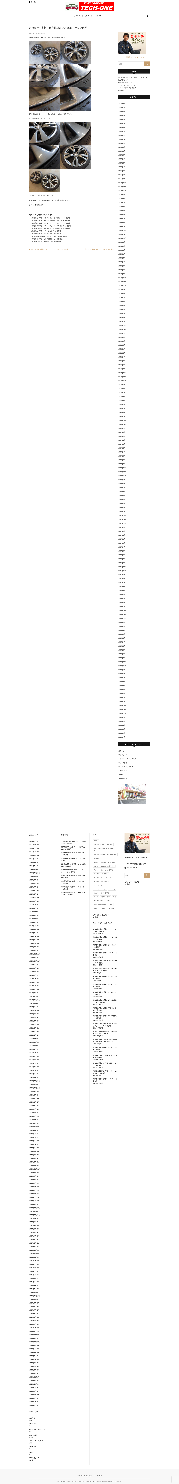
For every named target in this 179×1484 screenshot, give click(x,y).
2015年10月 (122, 618)
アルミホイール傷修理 (100, 874)
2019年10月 (122, 428)
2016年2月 (121, 602)
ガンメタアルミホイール (101, 881)
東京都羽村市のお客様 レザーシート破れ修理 (105, 1080)
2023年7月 (121, 250)
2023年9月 (121, 242)
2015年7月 (121, 630)
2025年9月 (121, 147)
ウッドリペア (122, 755)
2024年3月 (121, 218)
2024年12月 (122, 183)
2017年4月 (121, 547)
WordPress (118, 1481)
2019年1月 (121, 464)
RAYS (95, 841)
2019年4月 (121, 452)
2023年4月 (121, 262)
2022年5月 (121, 305)
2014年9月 (121, 670)
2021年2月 (121, 365)
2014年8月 (121, 674)
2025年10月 (122, 143)
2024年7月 (121, 202)
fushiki (32, 33)
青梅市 (96, 908)
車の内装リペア (123, 80)
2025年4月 (121, 167)
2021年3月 (121, 361)
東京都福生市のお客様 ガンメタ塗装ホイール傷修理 (105, 1017)
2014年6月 (121, 681)
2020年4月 (121, 404)
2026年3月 (121, 123)
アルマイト (97, 858)
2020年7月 (121, 392)
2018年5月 (121, 495)
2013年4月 (121, 737)
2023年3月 (121, 266)
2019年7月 (121, 440)
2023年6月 (121, 254)
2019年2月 (121, 460)
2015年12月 (122, 610)
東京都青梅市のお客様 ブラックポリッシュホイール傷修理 (73, 894)
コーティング (98, 885)
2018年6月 (121, 491)
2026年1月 (121, 131)
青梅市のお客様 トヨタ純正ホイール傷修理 (46, 233)
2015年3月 (121, 646)
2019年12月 (122, 420)
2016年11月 (122, 567)
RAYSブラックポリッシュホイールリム (105, 850)
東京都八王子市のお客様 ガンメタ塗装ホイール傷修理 (73, 865)
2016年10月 (122, 571)
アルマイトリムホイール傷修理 (103, 870)
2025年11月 (122, 139)
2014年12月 (122, 658)
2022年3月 (121, 313)
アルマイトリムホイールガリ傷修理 (105, 862)
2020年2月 (121, 412)
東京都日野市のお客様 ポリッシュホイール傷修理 (73, 888)
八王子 (96, 897)
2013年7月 (121, 725)
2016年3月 (121, 598)
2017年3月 (121, 551)
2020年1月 (121, 416)
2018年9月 (121, 480)
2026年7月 (121, 107)
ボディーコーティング (125, 82)
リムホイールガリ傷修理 (101, 893)
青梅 (111, 904)
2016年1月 (121, 606)
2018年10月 (122, 476)
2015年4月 (121, 642)
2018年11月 (122, 472)
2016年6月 (121, 586)
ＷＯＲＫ (111, 908)
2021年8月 (121, 341)
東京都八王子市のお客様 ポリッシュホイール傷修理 (105, 1064)
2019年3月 (121, 456)
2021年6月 (121, 349)
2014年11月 (122, 662)
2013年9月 (121, 717)
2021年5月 (121, 353)
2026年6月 (121, 111)
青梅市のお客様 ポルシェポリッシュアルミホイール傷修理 (51, 226)
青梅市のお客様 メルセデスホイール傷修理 (46, 241)
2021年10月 (122, 333)
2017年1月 (121, 559)
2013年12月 (122, 705)
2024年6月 (121, 206)
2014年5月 (121, 685)
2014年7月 (121, 677)
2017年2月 (121, 555)
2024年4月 (121, 214)
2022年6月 (121, 301)
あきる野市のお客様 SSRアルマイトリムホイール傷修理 (48, 249)
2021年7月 (121, 345)
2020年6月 (121, 396)
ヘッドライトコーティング (127, 759)
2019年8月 (121, 436)
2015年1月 (121, 654)
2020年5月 (121, 400)
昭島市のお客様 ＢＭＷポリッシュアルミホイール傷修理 (51, 223)
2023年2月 (121, 270)
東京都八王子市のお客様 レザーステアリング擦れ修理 (105, 1056)
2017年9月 (121, 527)
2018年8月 (121, 484)
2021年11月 (122, 329)
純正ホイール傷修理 (100, 904)
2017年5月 (121, 543)
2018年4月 (121, 499)
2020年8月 (121, 388)
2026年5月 (121, 115)
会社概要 (99, 16)
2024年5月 (121, 210)
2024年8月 (121, 198)
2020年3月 (121, 408)
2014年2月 (121, 697)
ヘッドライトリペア (100, 889)
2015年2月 (121, 650)
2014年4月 (121, 689)
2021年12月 (122, 325)
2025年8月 (121, 151)
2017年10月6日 (42, 33)
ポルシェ (112, 889)
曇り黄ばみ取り (98, 900)
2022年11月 (122, 282)
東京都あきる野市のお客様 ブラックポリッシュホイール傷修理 (105, 1033)
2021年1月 (121, 369)
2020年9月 (121, 384)
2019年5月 (121, 448)
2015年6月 (121, 634)
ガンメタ (108, 877)
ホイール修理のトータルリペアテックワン (53, 14)
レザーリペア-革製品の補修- (127, 88)
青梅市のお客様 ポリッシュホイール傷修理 (46, 231)
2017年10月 (122, 523)
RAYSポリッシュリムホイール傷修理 (105, 854)
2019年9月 (121, 432)
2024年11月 (122, 187)
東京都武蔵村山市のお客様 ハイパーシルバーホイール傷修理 (73, 871)
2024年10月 (122, 191)
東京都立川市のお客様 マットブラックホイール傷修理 (73, 848)
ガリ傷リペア (98, 877)
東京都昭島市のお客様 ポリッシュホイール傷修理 (73, 854)
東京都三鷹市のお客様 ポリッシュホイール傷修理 (73, 876)
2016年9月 (121, 575)
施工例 (120, 774)
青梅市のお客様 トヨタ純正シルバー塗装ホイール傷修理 (51, 228)
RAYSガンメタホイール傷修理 (103, 845)
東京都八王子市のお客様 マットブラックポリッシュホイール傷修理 (105, 1025)
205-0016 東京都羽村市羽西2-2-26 (137, 864)
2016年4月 (121, 594)
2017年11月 (122, 519)
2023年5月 (121, 258)
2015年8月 (121, 626)
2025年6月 (121, 159)
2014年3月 (121, 693)
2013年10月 (122, 713)
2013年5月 (121, 733)
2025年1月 (121, 179)
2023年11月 (122, 234)
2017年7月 (121, 535)
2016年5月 (121, 590)
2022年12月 (122, 278)
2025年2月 (121, 175)
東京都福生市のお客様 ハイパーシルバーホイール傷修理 (73, 842)
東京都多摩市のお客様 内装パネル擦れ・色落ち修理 (104, 1009)
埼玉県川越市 (106, 897)
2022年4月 (121, 309)
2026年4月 (121, 119)
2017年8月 (121, 531)
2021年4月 (121, 357)
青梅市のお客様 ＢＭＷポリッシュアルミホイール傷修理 (51, 220)
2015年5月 (121, 638)
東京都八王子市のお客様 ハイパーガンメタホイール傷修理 (105, 1072)
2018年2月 (121, 507)
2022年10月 (122, 285)
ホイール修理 (122, 763)
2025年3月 (121, 171)
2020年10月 (122, 381)
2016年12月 (122, 563)
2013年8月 (121, 721)
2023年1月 (121, 274)
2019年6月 (121, 444)
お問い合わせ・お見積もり (83, 16)
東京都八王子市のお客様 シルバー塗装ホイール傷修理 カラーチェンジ (105, 1040)
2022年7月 (121, 297)
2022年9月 (121, 290)
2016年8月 (121, 578)
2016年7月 (121, 583)
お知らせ (121, 751)
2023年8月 (121, 246)
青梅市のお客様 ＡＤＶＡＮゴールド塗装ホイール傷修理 (51, 218)
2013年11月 (122, 709)
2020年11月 (122, 377)
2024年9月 (121, 194)
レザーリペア (122, 770)
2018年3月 (121, 503)
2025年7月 (121, 155)
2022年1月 (121, 321)
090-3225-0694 (36, 2)
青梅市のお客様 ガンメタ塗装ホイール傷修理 (47, 239)
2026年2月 (121, 127)
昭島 (114, 897)
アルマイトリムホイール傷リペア (104, 866)
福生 (108, 900)
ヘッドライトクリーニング (126, 85)
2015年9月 (121, 622)
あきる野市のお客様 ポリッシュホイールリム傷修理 (49, 236)
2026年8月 (121, 103)
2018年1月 (121, 511)
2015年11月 (122, 614)
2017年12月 (122, 515)
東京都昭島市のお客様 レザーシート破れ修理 (73, 859)
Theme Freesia (101, 1481)
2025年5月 (121, 163)
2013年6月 (121, 729)
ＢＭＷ (104, 908)
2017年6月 (121, 539)
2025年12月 (122, 135)
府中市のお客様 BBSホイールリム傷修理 (99, 249)
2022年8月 (121, 293)
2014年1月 (121, 701)
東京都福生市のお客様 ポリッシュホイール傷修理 (73, 882)
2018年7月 (121, 487)
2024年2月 (121, 222)
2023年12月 (122, 230)
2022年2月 (121, 317)
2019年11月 (122, 424)
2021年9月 (121, 337)
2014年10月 (122, 666)
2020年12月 (122, 373)
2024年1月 (121, 226)
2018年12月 (122, 468)
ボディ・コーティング (125, 767)
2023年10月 (122, 238)
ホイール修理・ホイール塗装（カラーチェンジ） (134, 77)
